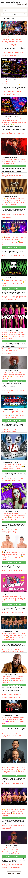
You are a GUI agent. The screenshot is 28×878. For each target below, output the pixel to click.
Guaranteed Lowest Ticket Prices (14, 166)
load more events (14, 873)
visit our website (22, 4)
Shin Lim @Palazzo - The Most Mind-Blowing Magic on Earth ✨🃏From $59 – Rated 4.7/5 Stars (14, 161)
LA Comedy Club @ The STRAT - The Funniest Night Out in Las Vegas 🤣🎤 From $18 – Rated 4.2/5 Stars (14, 466)
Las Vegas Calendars (10, 2)
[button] (2, 8)
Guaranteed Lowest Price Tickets (14, 207)
